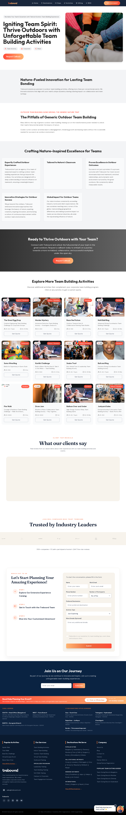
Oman (87, 784)
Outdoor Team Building (41, 754)
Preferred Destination (73, 601)
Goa (66, 774)
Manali (67, 768)
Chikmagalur (83, 762)
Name (68, 582)
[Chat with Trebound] (120, 809)
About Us (100, 747)
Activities (69, 3)
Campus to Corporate (41, 776)
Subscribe (79, 686)
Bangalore (68, 749)
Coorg (67, 762)
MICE (89, 3)
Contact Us (100, 754)
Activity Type (70, 610)
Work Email (93, 582)
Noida (67, 755)
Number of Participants (97, 592)
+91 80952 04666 (116, 701)
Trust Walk (5, 750)
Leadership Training (40, 767)
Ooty (90, 762)
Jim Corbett (75, 777)
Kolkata (83, 755)
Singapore (74, 784)
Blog (98, 750)
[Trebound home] (12, 3)
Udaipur (87, 774)
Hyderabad (77, 749)
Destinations (47, 3)
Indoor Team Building (40, 750)
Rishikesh (84, 765)
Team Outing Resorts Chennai (106, 778)
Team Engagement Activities (43, 779)
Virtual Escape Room (9, 757)
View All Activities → (9, 764)
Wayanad (77, 765)
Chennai (85, 749)
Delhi (79, 752)
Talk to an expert (112, 3)
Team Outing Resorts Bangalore (107, 772)
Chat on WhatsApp (96, 700)
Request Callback (13, 56)
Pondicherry (74, 774)
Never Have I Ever (7, 760)
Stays (59, 3)
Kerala (67, 777)
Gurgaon (85, 752)
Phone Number (71, 592)
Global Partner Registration (105, 763)
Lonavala (74, 762)
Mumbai (68, 752)
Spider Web (6, 747)
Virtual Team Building (40, 757)
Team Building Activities (41, 747)
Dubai (67, 784)
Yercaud (69, 765)
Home (36, 3)
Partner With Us (102, 760)
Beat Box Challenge (8, 754)
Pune (74, 752)
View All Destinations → (73, 789)
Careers (99, 757)
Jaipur (82, 774)
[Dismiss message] (115, 805)
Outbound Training (40, 760)
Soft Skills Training (40, 773)
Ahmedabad (75, 755)
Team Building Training (41, 770)
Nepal (81, 784)
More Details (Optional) (74, 618)
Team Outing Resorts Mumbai (106, 775)
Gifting (80, 3)
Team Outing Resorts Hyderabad (107, 782)
